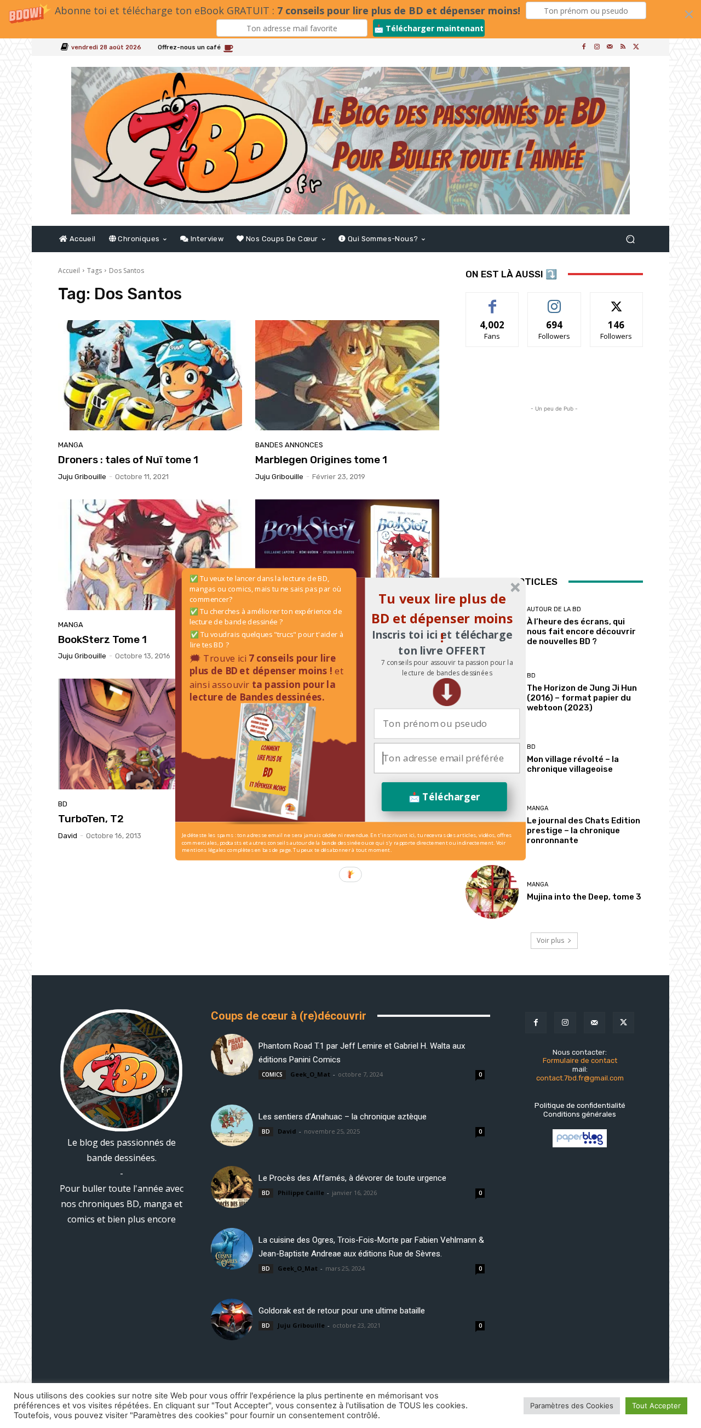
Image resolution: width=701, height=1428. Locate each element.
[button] (446, 667)
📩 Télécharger (444, 796)
